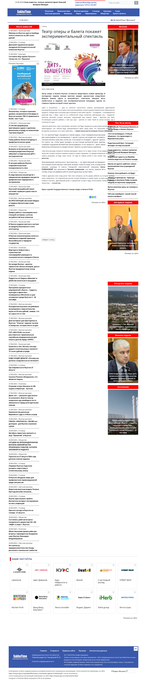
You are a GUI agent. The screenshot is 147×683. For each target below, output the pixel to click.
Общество (104, 13)
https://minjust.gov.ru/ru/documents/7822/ (63, 676)
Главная (43, 651)
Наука (78, 13)
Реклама (82, 651)
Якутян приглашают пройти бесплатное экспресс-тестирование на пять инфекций (23, 501)
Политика (49, 11)
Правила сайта (68, 651)
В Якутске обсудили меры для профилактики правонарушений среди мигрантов (23, 479)
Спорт (117, 11)
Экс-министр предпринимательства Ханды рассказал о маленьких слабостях (23, 547)
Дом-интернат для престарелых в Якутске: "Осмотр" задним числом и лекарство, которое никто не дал (23, 323)
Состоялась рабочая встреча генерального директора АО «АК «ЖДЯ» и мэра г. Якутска (22, 522)
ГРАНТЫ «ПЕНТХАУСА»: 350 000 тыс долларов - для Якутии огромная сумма (23, 423)
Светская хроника (52, 13)
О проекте (54, 651)
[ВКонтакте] (90, 197)
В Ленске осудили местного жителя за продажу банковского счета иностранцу (24, 226)
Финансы (68, 13)
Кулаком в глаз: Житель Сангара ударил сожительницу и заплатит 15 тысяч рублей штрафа (23, 348)
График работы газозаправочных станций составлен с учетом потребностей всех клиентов (23, 214)
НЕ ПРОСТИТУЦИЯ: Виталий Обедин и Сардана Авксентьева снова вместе (24, 203)
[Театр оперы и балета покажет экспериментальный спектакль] (73, 63)
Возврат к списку (48, 240)
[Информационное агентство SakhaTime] (24, 12)
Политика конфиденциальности (43, 661)
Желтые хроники (81, 11)
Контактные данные (98, 651)
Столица (96, 11)
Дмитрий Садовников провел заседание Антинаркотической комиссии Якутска (22, 47)
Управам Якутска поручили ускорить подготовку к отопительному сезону (20, 468)
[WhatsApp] (93, 197)
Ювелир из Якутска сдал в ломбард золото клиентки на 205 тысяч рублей (24, 35)
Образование (90, 13)
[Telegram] (95, 197)
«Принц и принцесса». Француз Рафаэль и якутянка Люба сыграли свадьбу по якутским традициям (122, 180)
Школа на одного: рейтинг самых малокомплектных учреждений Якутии (122, 166)
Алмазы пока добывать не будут (121, 173)
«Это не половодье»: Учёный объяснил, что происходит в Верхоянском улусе (120, 136)
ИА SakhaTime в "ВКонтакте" (124, 20)
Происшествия (63, 11)
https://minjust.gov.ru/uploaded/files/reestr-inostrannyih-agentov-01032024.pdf (35, 673)
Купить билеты (119, 13)
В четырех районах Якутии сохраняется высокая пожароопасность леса (20, 165)
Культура (107, 11)
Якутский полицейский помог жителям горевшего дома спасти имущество (23, 191)
